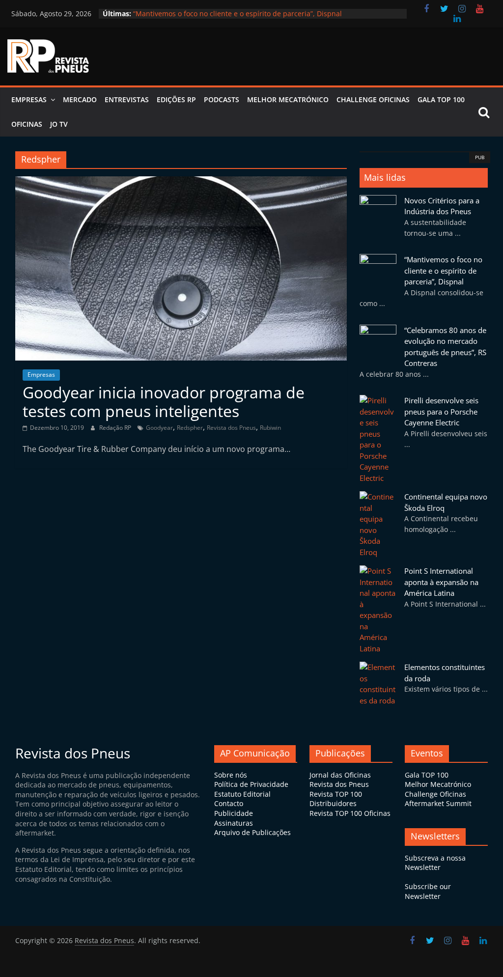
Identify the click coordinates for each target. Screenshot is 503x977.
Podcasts (221, 99)
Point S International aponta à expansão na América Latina (441, 582)
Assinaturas (233, 823)
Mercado (80, 99)
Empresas (29, 99)
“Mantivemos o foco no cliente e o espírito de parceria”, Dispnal (443, 270)
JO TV (59, 124)
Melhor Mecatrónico (288, 99)
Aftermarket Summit (438, 803)
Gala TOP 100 (426, 775)
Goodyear (159, 427)
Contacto (228, 803)
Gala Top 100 (441, 99)
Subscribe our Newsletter (428, 891)
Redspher (190, 427)
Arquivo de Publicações (252, 832)
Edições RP (176, 99)
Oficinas (26, 124)
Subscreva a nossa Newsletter (435, 862)
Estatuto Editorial (242, 794)
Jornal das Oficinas (340, 775)
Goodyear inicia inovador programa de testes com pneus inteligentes (164, 401)
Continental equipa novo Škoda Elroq (194, 11)
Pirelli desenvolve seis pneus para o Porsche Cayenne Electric (441, 411)
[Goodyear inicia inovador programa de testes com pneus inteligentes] (181, 182)
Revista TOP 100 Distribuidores (335, 799)
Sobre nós (230, 775)
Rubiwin (270, 427)
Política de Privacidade (251, 784)
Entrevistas (127, 99)
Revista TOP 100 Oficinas (350, 813)
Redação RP (116, 427)
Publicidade (233, 813)
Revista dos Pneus (231, 427)
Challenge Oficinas (373, 99)
